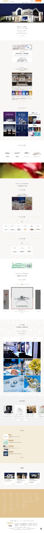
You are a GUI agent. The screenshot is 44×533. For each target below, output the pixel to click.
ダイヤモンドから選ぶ (24, 498)
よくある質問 (30, 496)
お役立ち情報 (30, 497)
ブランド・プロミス (31, 494)
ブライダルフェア (11, 440)
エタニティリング (24, 496)
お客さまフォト (30, 498)
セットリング (30, 2)
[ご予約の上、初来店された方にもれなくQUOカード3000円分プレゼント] (22, 47)
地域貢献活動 (36, 501)
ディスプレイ (22, 338)
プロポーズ (23, 499)
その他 (10, 434)
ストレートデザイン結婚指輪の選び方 (25, 503)
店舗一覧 (40, 2)
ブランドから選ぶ (35, 2)
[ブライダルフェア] (22, 265)
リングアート (35, 338)
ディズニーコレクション (24, 497)
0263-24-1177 (30, 524)
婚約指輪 (23, 2)
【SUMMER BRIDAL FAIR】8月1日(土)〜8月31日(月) (15, 442)
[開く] (22, 350)
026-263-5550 (30, 523)
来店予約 (36, 494)
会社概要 (36, 500)
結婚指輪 (26, 2)
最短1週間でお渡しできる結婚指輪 (25, 505)
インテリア (9, 338)
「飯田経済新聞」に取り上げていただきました (14, 436)
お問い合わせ (36, 495)
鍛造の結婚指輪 (23, 504)
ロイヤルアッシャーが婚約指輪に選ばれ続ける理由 (25, 501)
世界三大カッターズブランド (25, 495)
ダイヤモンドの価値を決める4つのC (25, 508)
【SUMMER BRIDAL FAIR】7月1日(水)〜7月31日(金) (15, 453)
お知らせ (30, 495)
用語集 (29, 499)
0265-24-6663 (30, 525)
